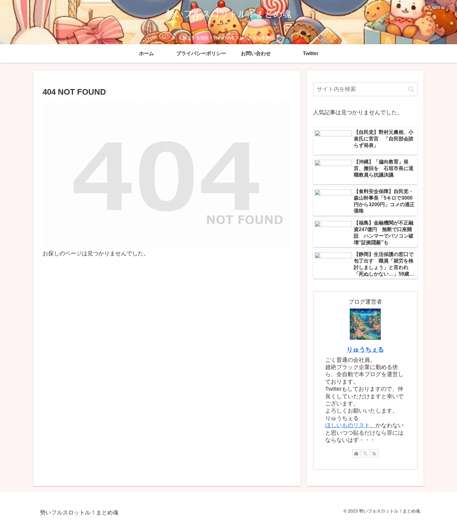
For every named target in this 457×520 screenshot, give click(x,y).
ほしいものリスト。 (350, 425)
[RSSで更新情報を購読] (374, 453)
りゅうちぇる (365, 349)
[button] (411, 89)
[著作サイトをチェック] (356, 453)
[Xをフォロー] (365, 453)
